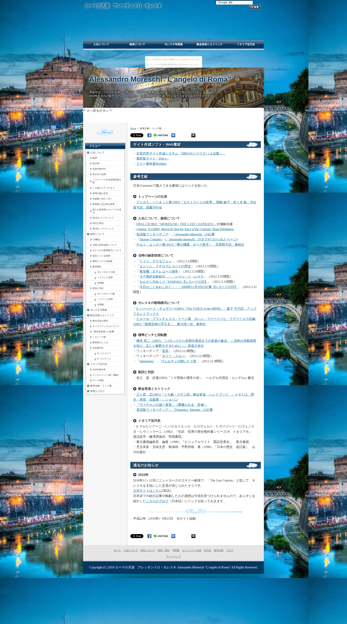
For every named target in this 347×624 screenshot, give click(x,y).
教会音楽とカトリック (102, 315)
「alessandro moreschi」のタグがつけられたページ (201, 239)
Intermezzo (147, 361)
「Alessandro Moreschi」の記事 (193, 234)
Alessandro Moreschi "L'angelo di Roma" (160, 79)
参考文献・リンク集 (101, 385)
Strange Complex (151, 239)
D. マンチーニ (104, 358)
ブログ (229, 550)
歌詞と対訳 (98, 288)
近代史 (207, 550)
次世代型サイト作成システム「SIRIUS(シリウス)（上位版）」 (181, 153)
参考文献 (219, 550)
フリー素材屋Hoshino (151, 163)
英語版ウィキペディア (152, 234)
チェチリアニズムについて (106, 326)
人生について (97, 152)
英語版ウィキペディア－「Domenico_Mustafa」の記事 (174, 409)
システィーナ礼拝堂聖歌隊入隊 (107, 181)
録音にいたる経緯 (101, 255)
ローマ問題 (98, 380)
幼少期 (96, 163)
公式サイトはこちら (147, 490)
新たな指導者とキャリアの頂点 (107, 211)
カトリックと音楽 (191, 550)
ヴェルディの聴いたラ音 (178, 361)
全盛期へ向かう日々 (102, 198)
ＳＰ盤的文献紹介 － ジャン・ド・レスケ (172, 276)
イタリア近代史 (98, 364)
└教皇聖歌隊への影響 (103, 331)
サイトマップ (173, 556)
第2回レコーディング (103, 228)
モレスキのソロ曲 (106, 272)
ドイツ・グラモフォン (156, 261)
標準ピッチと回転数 (102, 261)
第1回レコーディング (103, 218)
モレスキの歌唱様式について (107, 250)
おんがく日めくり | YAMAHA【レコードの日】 (174, 281)
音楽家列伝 (98, 348)
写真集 (176, 550)
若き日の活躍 (99, 174)
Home (133, 128)
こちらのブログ (157, 501)
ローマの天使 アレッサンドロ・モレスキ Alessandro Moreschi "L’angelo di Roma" (173, 567)
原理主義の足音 (100, 193)
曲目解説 (97, 266)
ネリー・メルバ (173, 356)
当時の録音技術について (105, 245)
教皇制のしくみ (100, 342)
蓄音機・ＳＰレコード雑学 (159, 271)
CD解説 (96, 239)
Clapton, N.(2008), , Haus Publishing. (185, 229)
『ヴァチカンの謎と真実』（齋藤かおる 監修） (171, 404)
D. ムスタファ (104, 353)
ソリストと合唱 (105, 277)
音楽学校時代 (99, 169)
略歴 (95, 158)
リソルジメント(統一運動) (105, 375)
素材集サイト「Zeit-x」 (153, 158)
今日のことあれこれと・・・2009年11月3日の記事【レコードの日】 (189, 287)
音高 (165, 351)
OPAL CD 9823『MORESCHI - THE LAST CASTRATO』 (176, 224)
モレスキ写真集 (98, 309)
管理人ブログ (97, 391)
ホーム (117, 550)
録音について (97, 234)
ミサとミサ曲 (99, 337)
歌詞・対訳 (164, 550)
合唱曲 (100, 283)
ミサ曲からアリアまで (104, 188)
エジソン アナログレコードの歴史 (165, 266)
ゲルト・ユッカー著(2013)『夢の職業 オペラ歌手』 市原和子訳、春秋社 (190, 244)
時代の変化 (98, 223)
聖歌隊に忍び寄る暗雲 (104, 204)
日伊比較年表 (99, 369)
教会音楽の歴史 (100, 321)
